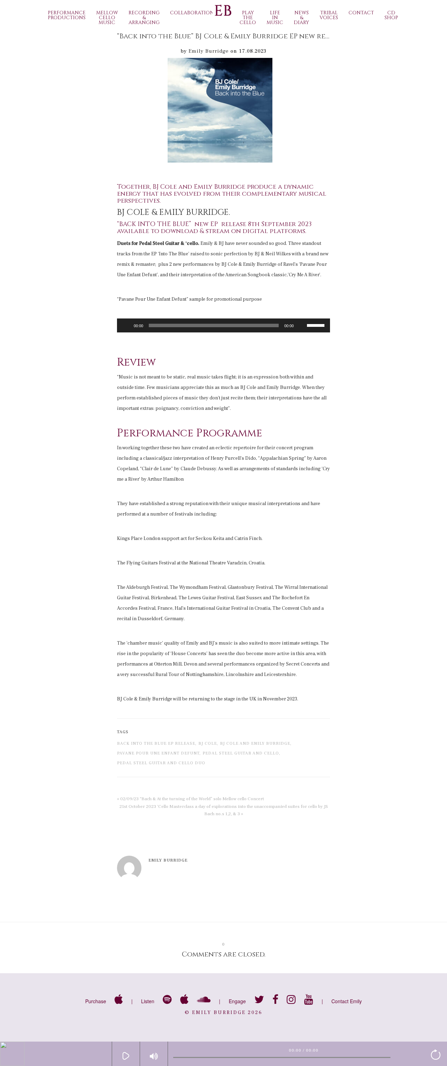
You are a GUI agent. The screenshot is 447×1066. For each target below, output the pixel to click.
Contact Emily (346, 1001)
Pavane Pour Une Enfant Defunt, (159, 753)
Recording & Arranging (144, 17)
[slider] (317, 324)
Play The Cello (248, 17)
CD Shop (391, 15)
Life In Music (274, 17)
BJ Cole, (208, 743)
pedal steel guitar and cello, (241, 753)
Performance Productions (67, 15)
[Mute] (301, 325)
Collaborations (193, 12)
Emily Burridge (209, 51)
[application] (223, 325)
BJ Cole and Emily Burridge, (256, 743)
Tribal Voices (329, 15)
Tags (123, 732)
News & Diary (301, 17)
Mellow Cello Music (107, 17)
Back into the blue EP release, (157, 743)
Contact (361, 12)
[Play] (126, 325)
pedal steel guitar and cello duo (161, 763)
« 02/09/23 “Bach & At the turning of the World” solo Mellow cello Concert (190, 799)
